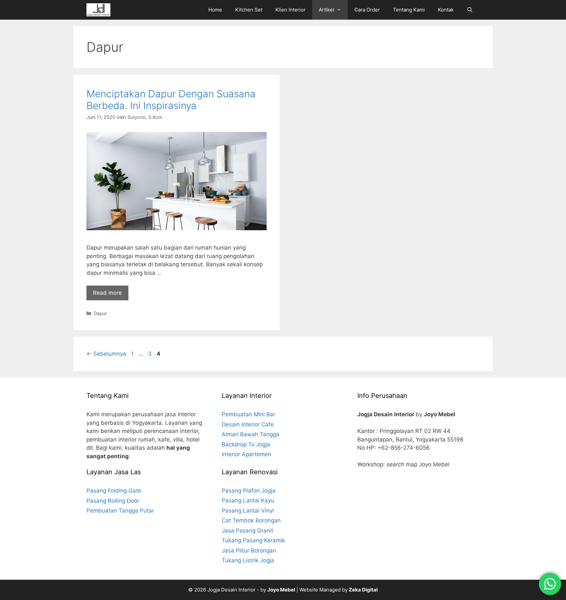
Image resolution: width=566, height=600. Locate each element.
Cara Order (367, 10)
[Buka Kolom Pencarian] (470, 10)
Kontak (446, 10)
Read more (107, 293)
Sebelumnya (106, 353)
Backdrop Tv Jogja (246, 444)
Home (215, 10)
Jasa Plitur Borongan (249, 550)
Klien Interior (290, 10)
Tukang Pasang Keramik (253, 540)
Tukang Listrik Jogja (248, 560)
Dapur (100, 313)
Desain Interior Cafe (248, 424)
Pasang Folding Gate (113, 490)
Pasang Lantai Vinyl (248, 510)
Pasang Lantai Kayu (248, 500)
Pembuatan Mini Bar (248, 414)
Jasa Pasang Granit (247, 530)
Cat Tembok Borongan (251, 520)
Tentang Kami (409, 10)
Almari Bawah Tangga (250, 434)
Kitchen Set (248, 10)
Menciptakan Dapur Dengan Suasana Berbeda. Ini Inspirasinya (170, 99)
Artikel (326, 10)
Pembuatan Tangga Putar (120, 510)
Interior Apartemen (246, 454)
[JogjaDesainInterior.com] (100, 10)
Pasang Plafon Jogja (248, 490)
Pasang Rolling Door (112, 500)
